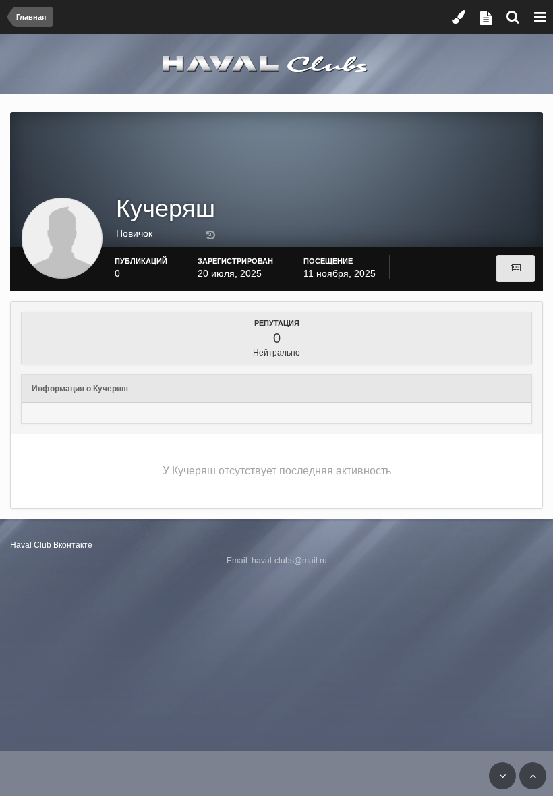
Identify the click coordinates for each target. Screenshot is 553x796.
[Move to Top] (532, 775)
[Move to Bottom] (502, 775)
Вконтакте (72, 545)
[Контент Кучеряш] (515, 268)
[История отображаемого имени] (210, 235)
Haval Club (30, 545)
